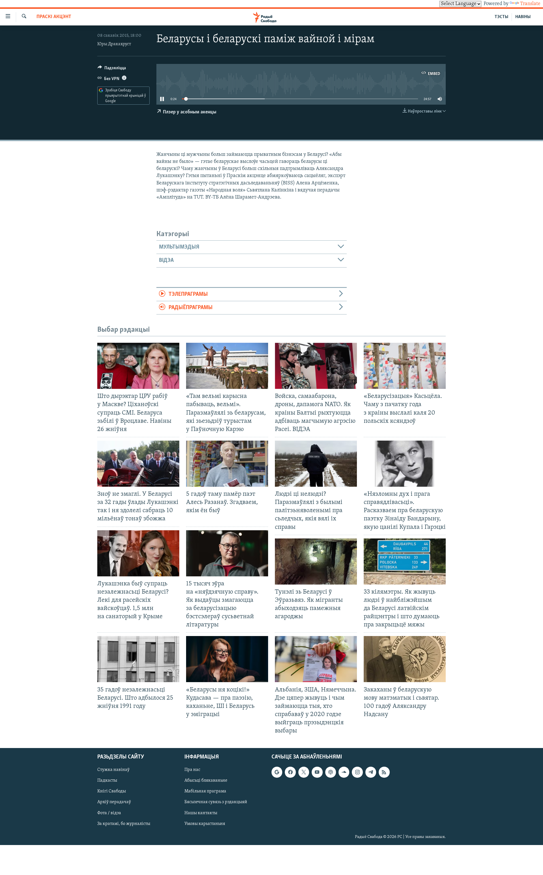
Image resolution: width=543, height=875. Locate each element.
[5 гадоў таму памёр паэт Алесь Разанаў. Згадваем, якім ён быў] (227, 464)
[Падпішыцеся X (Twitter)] (303, 772)
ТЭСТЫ (501, 17)
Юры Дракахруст (114, 44)
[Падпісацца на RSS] (384, 772)
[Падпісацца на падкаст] (330, 772)
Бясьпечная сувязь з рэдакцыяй (215, 802)
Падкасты (107, 781)
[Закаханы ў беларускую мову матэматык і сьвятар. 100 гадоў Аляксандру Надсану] (405, 659)
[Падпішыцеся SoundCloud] (344, 772)
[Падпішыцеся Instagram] (357, 772)
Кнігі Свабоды (111, 791)
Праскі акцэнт (53, 17)
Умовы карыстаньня (204, 824)
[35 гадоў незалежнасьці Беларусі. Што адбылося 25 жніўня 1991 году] (138, 659)
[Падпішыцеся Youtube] (317, 772)
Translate (530, 4)
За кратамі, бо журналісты (123, 824)
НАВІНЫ (523, 17)
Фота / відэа (109, 813)
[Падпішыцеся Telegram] (370, 772)
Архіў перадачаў (114, 802)
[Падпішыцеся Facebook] (290, 772)
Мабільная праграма (205, 791)
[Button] (112, 69)
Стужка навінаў (113, 770)
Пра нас (192, 770)
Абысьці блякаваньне (205, 781)
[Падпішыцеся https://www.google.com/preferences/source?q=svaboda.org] (277, 772)
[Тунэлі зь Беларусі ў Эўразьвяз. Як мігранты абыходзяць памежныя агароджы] (316, 561)
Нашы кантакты (200, 813)
